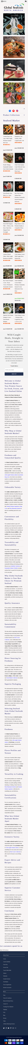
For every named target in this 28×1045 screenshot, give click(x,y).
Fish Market (5, 981)
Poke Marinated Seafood (15, 508)
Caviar (4, 958)
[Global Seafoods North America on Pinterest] (10, 1028)
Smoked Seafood (6, 978)
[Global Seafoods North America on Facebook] (10, 111)
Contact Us (5, 1003)
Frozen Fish (5, 967)
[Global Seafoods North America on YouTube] (13, 111)
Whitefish (5, 976)
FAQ (4, 1012)
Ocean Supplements (7, 984)
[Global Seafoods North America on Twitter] (4, 1028)
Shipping (5, 1009)
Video (4, 1021)
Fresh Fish (5, 964)
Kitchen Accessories (7, 987)
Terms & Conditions (7, 998)
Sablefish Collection (15, 566)
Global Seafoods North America (15, 1037)
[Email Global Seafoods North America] (15, 1028)
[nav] (3, 1)
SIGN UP (14, 374)
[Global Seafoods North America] (14, 8)
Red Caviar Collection (15, 851)
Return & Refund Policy (8, 1000)
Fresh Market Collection (11, 677)
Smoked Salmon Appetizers (13, 506)
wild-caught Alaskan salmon (11, 474)
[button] (6, 144)
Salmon (4, 973)
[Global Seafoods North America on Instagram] (17, 111)
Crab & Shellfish (6, 961)
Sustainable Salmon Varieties (11, 568)
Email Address (14, 366)
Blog (4, 1015)
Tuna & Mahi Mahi (7, 970)
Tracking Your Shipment (8, 1006)
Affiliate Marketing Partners (9, 1023)
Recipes (4, 1018)
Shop (4, 995)
